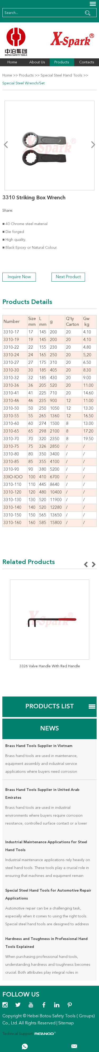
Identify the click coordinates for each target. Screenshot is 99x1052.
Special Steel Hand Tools (61, 75)
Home (12, 62)
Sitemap (66, 1023)
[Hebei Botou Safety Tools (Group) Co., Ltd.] (49, 42)
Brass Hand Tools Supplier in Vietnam (38, 746)
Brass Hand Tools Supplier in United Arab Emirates (42, 794)
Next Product (68, 277)
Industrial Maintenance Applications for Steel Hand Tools (46, 846)
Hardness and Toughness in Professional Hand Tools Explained (46, 943)
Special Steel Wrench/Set (23, 83)
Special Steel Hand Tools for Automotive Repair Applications (48, 894)
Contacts (86, 62)
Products (61, 62)
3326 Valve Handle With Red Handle (49, 666)
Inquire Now (19, 277)
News (49, 729)
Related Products (28, 562)
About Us (37, 62)
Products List (49, 707)
